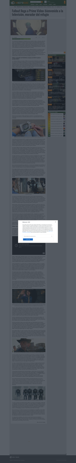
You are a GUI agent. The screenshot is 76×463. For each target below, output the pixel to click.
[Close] (56, 222)
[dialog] (38, 231)
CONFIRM (28, 239)
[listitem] (38, 236)
